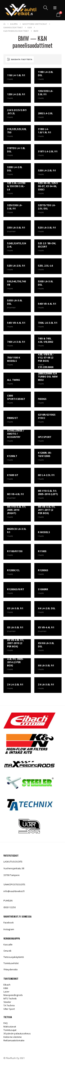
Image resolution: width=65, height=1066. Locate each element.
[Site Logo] (20, 10)
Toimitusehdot (11, 963)
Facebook (8, 922)
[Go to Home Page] (4, 24)
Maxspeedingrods (13, 995)
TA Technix (9, 1005)
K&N (5, 988)
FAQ (5, 1023)
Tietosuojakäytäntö (13, 957)
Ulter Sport (9, 1008)
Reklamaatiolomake (13, 1040)
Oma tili (7, 950)
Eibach (6, 984)
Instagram (8, 929)
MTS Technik (10, 998)
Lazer (6, 991)
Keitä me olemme (12, 1036)
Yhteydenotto (10, 969)
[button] (45, 8)
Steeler (7, 1002)
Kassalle (7, 944)
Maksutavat (9, 1026)
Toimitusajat (9, 1030)
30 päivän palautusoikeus (17, 1033)
